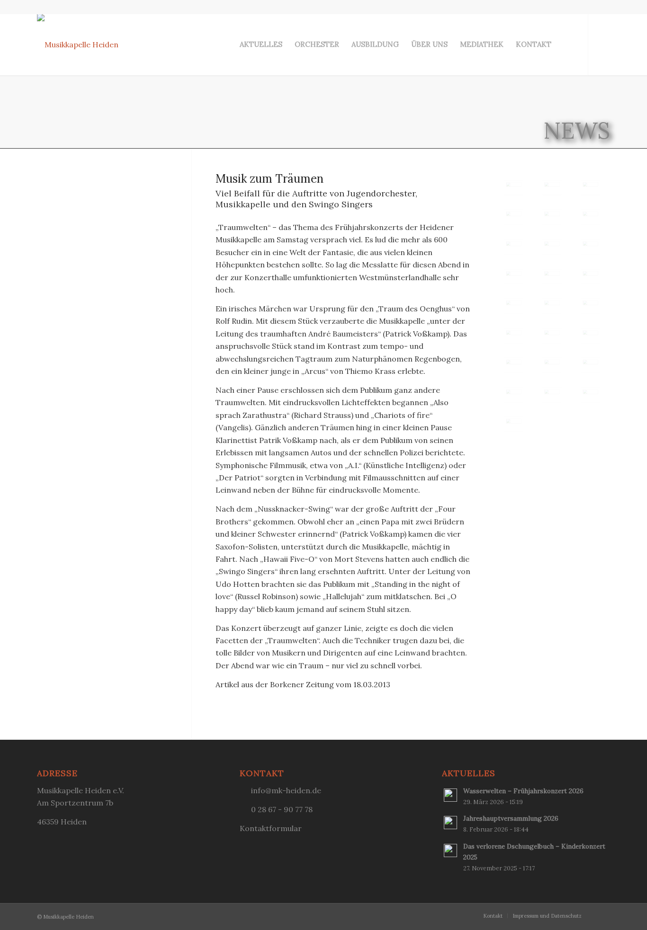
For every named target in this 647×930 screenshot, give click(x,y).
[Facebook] (603, 44)
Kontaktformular (271, 828)
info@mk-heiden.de (286, 790)
